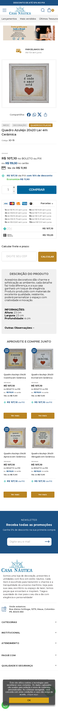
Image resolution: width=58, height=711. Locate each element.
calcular (47, 256)
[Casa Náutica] (20, 10)
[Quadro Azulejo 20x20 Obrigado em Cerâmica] (43, 462)
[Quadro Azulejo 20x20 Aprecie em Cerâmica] (15, 462)
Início (6, 125)
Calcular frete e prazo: (15, 246)
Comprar (37, 189)
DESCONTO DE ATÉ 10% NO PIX (29, 3)
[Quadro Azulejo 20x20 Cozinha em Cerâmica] (15, 383)
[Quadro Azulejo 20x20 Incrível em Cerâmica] (43, 383)
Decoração (19, 125)
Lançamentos (9, 18)
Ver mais (15, 416)
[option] (9, 18)
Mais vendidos (28, 18)
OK (29, 700)
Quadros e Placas (40, 125)
